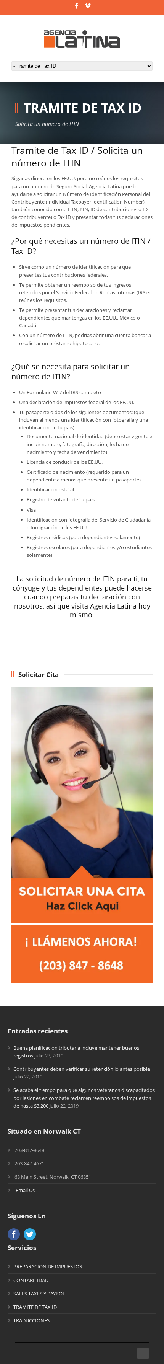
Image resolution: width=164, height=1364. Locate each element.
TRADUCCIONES (31, 1320)
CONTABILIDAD (30, 1280)
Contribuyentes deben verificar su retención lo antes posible (81, 1068)
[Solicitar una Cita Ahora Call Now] (82, 981)
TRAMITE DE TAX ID (35, 1307)
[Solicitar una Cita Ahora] (82, 921)
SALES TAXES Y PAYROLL (40, 1293)
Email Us (25, 1190)
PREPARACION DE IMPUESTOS (47, 1266)
